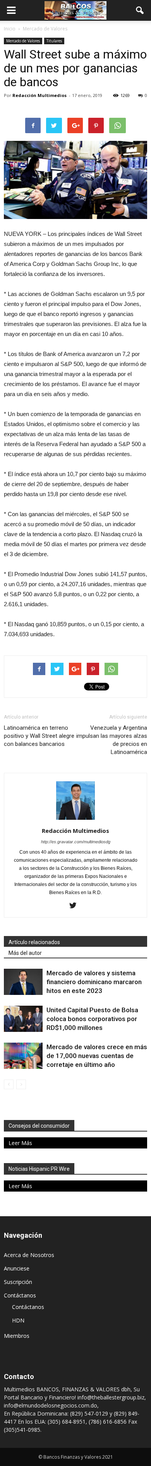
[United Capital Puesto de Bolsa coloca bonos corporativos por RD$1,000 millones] (23, 1019)
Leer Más (20, 1143)
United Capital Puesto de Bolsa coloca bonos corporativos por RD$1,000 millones (92, 1018)
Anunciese (16, 1268)
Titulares (54, 40)
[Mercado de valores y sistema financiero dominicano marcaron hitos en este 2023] (23, 982)
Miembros (16, 1335)
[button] (140, 10)
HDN (18, 1320)
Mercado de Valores (23, 40)
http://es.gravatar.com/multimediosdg (75, 841)
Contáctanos (20, 1295)
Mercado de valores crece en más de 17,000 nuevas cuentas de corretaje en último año (96, 1055)
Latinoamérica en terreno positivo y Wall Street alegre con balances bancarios (39, 735)
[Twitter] (75, 906)
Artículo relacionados (34, 942)
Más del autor (25, 953)
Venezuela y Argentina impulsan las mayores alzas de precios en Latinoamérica (111, 740)
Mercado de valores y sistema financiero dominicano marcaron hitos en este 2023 (94, 982)
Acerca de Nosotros (29, 1255)
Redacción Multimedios (39, 95)
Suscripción (18, 1281)
